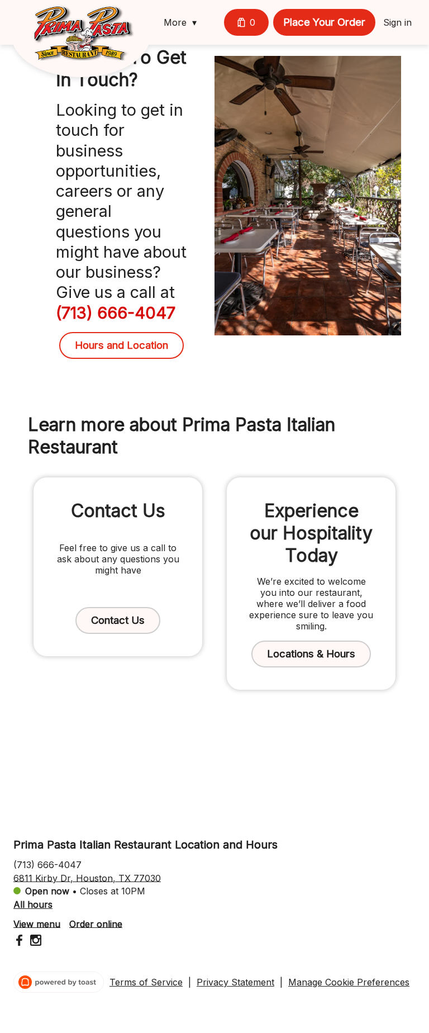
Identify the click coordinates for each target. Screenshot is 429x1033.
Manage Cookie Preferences (348, 982)
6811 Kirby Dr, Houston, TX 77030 (87, 877)
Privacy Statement (235, 982)
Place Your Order (324, 22)
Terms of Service (146, 982)
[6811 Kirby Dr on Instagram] (34, 942)
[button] (183, 22)
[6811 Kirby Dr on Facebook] (20, 942)
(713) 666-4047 (47, 864)
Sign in (397, 22)
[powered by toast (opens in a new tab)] (58, 982)
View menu (36, 923)
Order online (95, 923)
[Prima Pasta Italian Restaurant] (89, 40)
